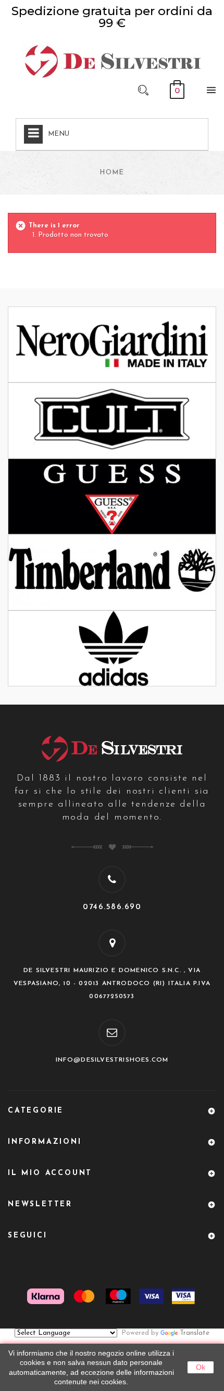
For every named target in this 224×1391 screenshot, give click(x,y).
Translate (194, 1333)
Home (111, 172)
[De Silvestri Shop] (112, 60)
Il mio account (50, 1173)
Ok (200, 1367)
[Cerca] (143, 89)
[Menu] (208, 92)
